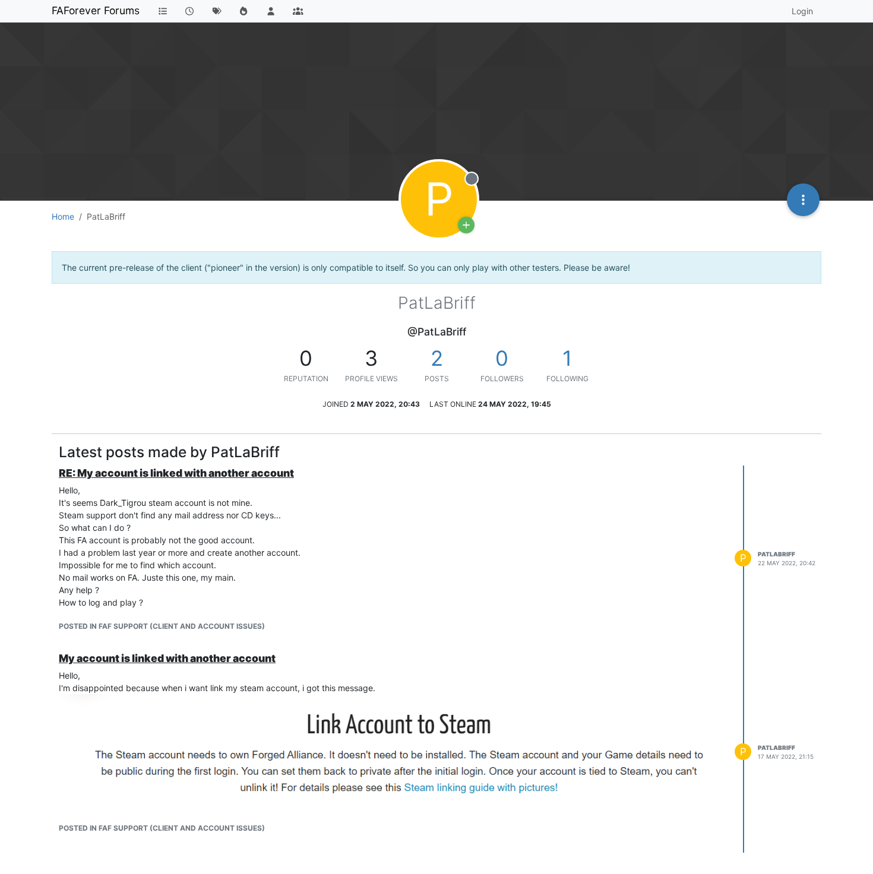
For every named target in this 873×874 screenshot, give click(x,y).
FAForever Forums (96, 10)
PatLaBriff (776, 554)
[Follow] (466, 225)
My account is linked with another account (167, 658)
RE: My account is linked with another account (176, 473)
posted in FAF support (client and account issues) (162, 626)
